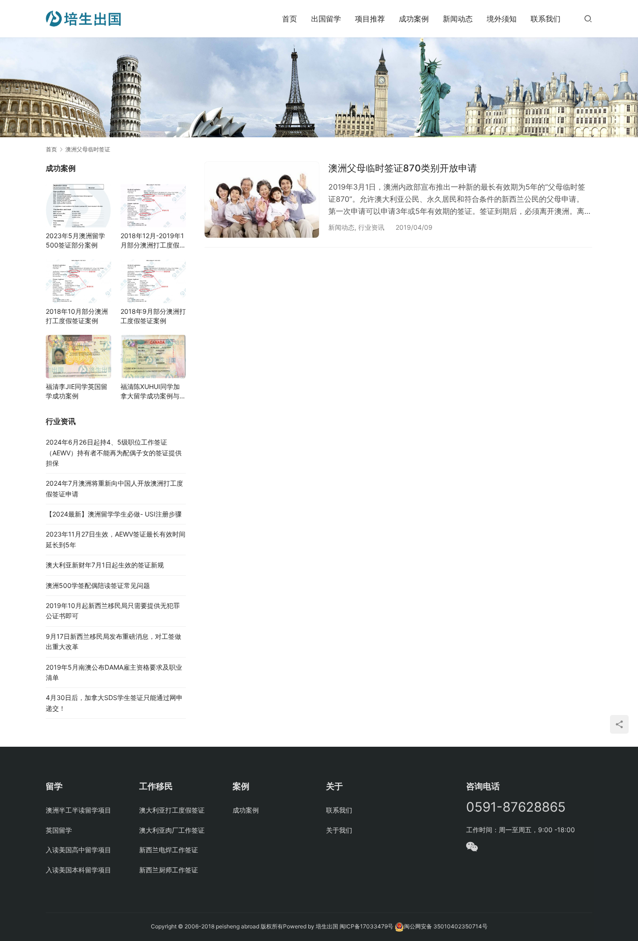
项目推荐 (370, 18)
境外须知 (502, 18)
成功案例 (414, 18)
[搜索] (588, 18)
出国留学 (326, 18)
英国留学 (59, 830)
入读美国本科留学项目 (78, 870)
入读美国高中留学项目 (78, 850)
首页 (289, 18)
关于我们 (339, 830)
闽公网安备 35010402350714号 (446, 926)
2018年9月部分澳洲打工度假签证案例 (153, 316)
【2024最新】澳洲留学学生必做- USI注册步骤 (114, 514)
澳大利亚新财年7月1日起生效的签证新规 (105, 565)
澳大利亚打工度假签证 (172, 810)
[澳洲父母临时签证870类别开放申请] (262, 200)
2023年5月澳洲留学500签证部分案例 (75, 240)
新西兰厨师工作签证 (168, 870)
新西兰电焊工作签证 (168, 850)
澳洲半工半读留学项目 (78, 810)
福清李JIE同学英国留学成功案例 (76, 391)
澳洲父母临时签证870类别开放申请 (402, 168)
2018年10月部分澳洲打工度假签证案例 (77, 316)
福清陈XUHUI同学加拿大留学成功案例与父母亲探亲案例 (153, 391)
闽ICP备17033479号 (366, 926)
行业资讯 (371, 227)
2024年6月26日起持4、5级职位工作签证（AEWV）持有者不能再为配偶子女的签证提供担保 (114, 452)
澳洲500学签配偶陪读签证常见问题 (98, 585)
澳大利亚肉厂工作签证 (172, 830)
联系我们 (545, 18)
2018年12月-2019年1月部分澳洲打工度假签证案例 (153, 241)
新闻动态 (458, 18)
